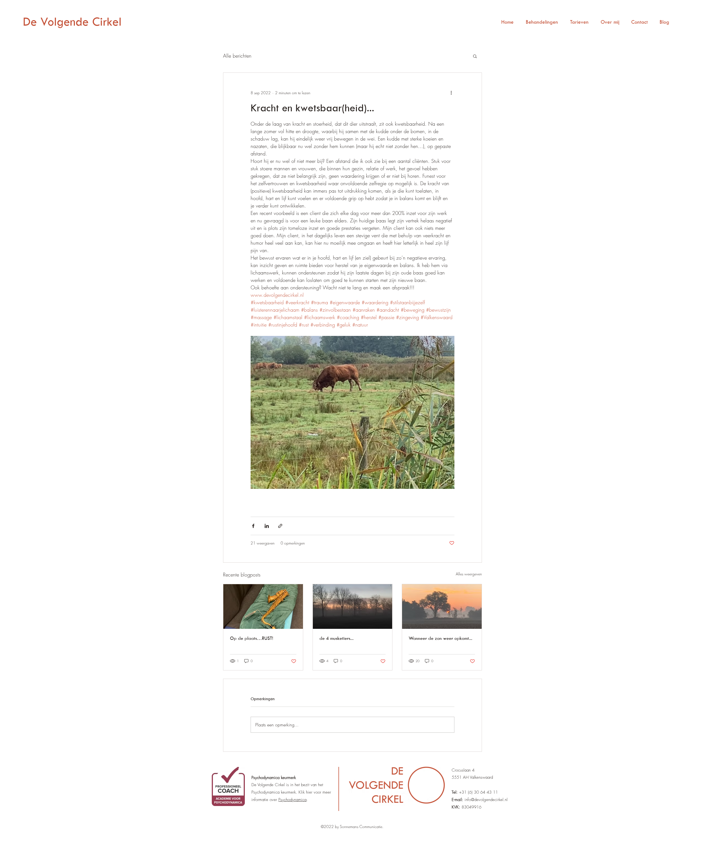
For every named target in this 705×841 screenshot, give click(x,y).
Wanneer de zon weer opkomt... (440, 638)
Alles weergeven (469, 573)
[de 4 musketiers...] (352, 606)
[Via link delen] (280, 526)
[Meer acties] (451, 92)
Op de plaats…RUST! (251, 638)
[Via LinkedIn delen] (266, 526)
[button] (475, 56)
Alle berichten (237, 55)
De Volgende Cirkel (72, 21)
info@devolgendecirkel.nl (486, 799)
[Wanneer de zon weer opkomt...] (442, 606)
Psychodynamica (292, 799)
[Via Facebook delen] (253, 526)
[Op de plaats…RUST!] (263, 606)
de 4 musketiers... (336, 638)
